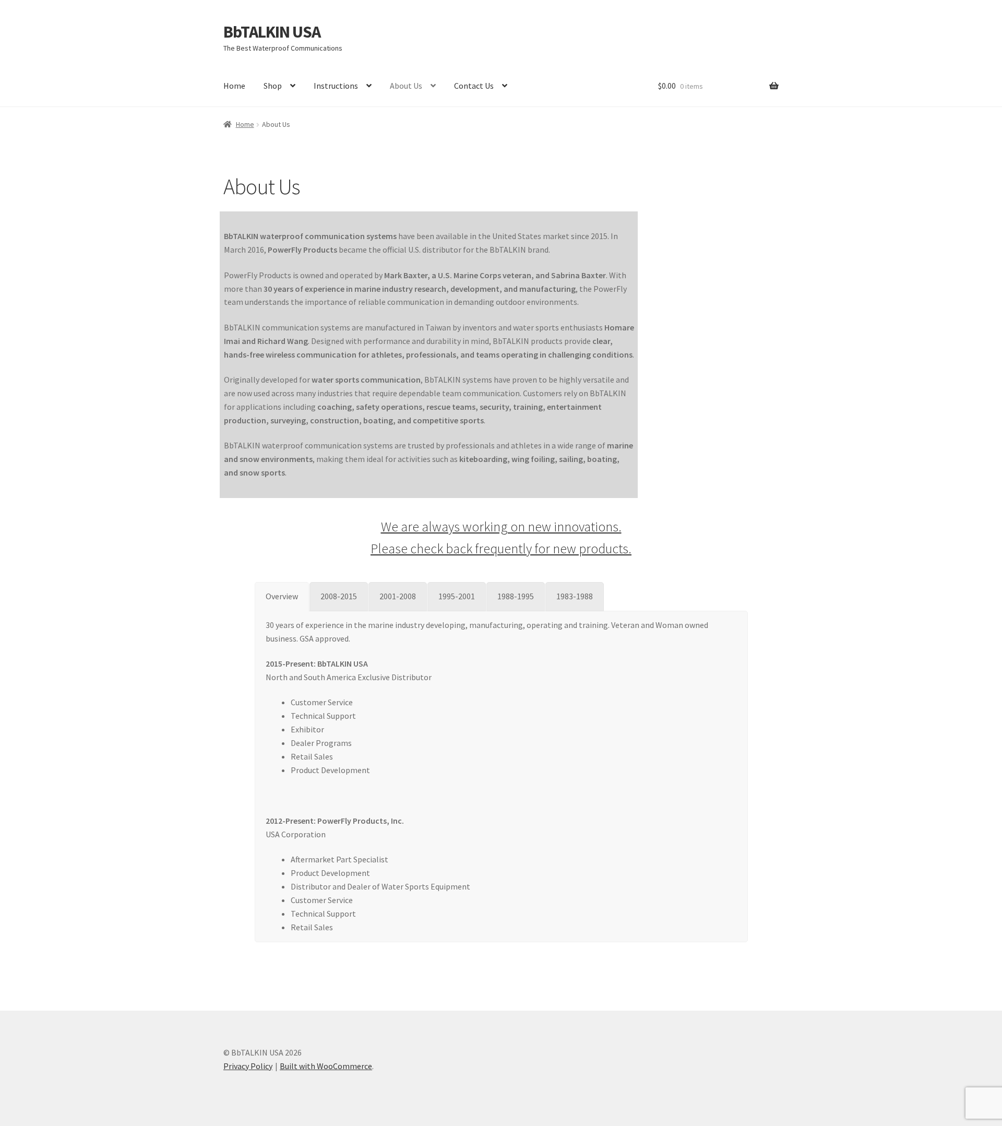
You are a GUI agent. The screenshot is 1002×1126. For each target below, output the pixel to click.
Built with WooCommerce (326, 1066)
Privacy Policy (247, 1066)
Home (234, 85)
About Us (406, 85)
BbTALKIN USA (271, 31)
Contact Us (474, 85)
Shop (273, 85)
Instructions (336, 85)
